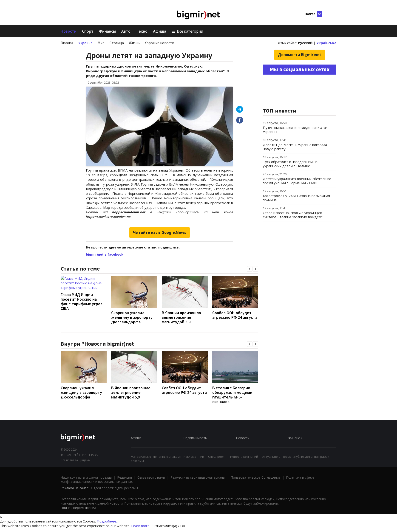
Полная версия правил (78, 507)
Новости (69, 31)
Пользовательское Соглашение (256, 477)
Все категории (190, 31)
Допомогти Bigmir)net (299, 54)
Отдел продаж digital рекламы (114, 488)
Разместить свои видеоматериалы (197, 477)
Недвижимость (195, 438)
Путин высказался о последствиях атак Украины (295, 129)
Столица (117, 42)
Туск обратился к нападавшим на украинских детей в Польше (290, 163)
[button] (249, 269)
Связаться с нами (151, 477)
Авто (125, 31)
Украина (85, 42)
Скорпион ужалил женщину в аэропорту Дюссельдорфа (132, 317)
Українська (326, 42)
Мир (101, 42)
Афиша (159, 31)
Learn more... (141, 525)
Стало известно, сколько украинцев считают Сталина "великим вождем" (293, 214)
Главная (67, 42)
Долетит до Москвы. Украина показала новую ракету (295, 146)
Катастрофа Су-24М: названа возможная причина (296, 197)
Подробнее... (107, 521)
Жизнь (134, 42)
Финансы (107, 31)
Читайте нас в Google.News (159, 232)
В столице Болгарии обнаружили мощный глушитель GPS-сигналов (232, 394)
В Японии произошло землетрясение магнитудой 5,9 (181, 317)
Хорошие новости (159, 42)
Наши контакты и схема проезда (86, 477)
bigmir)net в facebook (104, 254)
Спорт (88, 31)
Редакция (124, 477)
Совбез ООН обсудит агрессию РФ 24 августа (234, 315)
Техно (141, 31)
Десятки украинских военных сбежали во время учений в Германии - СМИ (297, 180)
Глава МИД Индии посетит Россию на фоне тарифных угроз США (81, 301)
